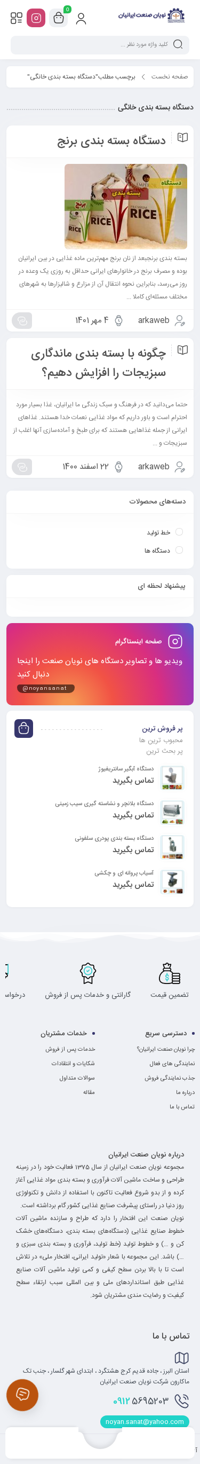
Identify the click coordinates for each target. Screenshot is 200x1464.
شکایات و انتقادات (73, 1064)
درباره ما (185, 1093)
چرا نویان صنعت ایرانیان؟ (166, 1049)
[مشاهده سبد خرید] (58, 18)
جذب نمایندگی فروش (170, 1078)
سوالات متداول (77, 1078)
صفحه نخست (169, 77)
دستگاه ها (157, 551)
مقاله (89, 1093)
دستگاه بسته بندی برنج (111, 141)
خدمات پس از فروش (70, 1049)
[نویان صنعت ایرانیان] (151, 17)
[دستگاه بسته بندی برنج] (100, 206)
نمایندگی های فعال (172, 1064)
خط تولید (158, 533)
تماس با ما (182, 1107)
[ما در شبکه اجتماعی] (36, 18)
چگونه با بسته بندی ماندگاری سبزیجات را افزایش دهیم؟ (98, 363)
